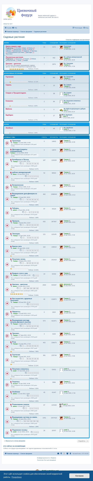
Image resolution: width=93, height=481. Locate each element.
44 (30, 199)
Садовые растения (14, 37)
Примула (26, 51)
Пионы (31, 48)
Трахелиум (67, 46)
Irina (65, 110)
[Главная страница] (20, 12)
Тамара (66, 47)
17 (32, 163)
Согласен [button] (79, 476)
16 (30, 163)
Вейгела (9, 109)
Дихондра (29, 52)
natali (65, 94)
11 (32, 237)
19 (37, 163)
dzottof (15, 383)
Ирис (24, 48)
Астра (30, 49)
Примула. (16, 221)
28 (27, 263)
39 (32, 346)
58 (37, 326)
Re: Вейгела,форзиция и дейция (74, 108)
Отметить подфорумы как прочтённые (78, 39)
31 (35, 263)
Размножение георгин (20, 404)
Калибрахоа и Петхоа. (20, 159)
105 (34, 421)
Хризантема (17, 49)
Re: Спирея (67, 92)
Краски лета (17, 246)
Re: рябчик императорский (73, 57)
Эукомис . (16, 333)
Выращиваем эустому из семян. (24, 417)
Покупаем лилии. (19, 259)
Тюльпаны (19, 59)
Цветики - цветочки (13, 64)
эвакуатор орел (7, 23)
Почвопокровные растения (15, 52)
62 (32, 225)
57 (35, 326)
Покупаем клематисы (20, 369)
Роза (24, 49)
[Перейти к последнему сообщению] (70, 140)
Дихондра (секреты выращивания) (18, 150)
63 (35, 225)
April (64, 116)
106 (37, 421)
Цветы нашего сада (13, 46)
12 (35, 237)
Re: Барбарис (67, 115)
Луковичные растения (14, 57)
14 (30, 250)
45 (32, 199)
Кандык (25, 60)
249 (31, 288)
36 (30, 359)
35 (27, 359)
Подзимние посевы (19, 430)
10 (37, 212)
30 (32, 263)
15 (27, 163)
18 (35, 163)
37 (27, 346)
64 (37, 225)
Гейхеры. (15, 208)
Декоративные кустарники (13, 73)
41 (37, 346)
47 (37, 199)
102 (25, 421)
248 (28, 288)
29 (30, 263)
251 (37, 288)
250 (34, 288)
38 (30, 346)
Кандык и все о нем (20, 273)
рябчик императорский (21, 172)
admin (15, 210)
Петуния (18, 48)
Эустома (34, 51)
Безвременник (17, 185)
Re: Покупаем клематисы (72, 100)
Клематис (9, 101)
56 (32, 326)
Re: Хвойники (68, 127)
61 (30, 225)
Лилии (19, 60)
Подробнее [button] (17, 477)
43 (27, 199)
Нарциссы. (16, 311)
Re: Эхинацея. (68, 63)
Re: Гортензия (68, 76)
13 (37, 237)
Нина (14, 174)
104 (31, 421)
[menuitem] (14, 27)
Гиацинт (26, 59)
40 (35, 346)
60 (27, 225)
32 (37, 263)
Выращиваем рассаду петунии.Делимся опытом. (20, 321)
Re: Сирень (67, 84)
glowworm (67, 284)
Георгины (16, 382)
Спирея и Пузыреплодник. (16, 93)
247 (25, 288)
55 (30, 326)
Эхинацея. (16, 234)
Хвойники (16, 392)
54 (27, 326)
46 (35, 199)
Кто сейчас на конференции (14, 446)
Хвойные (9, 128)
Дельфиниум (17, 51)
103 (28, 421)
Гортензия (10, 77)
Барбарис (9, 115)
